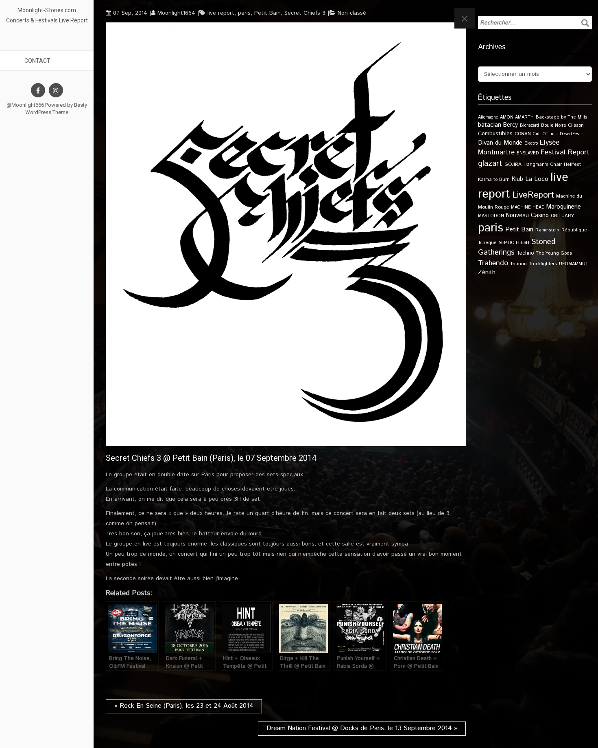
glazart (490, 163)
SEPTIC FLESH (514, 242)
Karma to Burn (494, 179)
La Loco (536, 179)
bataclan (489, 125)
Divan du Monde (500, 143)
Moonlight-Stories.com (46, 10)
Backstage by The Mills (561, 117)
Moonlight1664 (176, 13)
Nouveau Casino (527, 215)
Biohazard (529, 125)
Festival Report (565, 152)
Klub (517, 179)
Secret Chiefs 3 (304, 13)
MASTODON (491, 216)
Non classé (352, 13)
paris (244, 13)
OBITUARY (562, 215)
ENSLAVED (528, 153)
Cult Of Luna (545, 134)
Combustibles (495, 134)
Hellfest (572, 164)
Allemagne (488, 117)
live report (220, 13)
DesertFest (570, 134)
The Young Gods (554, 253)
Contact (37, 60)
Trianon (518, 263)
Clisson (576, 125)
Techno (525, 253)
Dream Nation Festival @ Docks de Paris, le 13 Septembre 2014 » (361, 728)
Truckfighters (543, 263)
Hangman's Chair (543, 164)
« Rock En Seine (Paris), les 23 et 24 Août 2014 (183, 706)
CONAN (523, 133)
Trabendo (493, 263)
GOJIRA (513, 164)
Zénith (486, 272)
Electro (531, 143)
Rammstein (547, 230)
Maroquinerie (563, 206)
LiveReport (533, 195)
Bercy (510, 125)
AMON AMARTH (517, 117)
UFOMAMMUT (573, 264)
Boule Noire (553, 125)
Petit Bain (267, 13)
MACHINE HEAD (527, 207)
